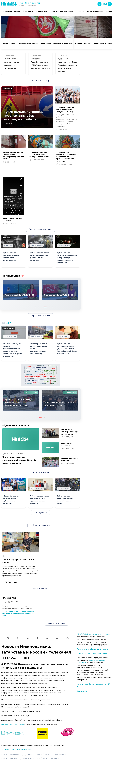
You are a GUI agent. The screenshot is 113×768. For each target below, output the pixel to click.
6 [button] (45, 307)
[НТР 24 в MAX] (8, 638)
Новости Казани (33, 754)
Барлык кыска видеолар (40, 229)
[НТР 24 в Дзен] (68, 638)
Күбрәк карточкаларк (40, 525)
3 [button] (35, 307)
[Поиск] (99, 4)
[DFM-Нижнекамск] (42, 733)
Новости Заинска (50, 758)
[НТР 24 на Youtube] (18, 638)
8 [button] (52, 307)
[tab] (55, 34)
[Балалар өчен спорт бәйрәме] (50, 462)
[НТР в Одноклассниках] (37, 638)
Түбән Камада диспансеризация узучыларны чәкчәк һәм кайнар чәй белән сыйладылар (67, 349)
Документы (82, 691)
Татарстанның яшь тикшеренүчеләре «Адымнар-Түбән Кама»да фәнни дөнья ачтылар (19, 613)
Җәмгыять (28, 11)
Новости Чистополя (30, 758)
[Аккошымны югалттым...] (50, 447)
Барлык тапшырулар (40, 316)
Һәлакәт (80, 11)
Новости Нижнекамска (13, 754)
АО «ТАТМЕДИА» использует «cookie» (93, 634)
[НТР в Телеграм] (47, 638)
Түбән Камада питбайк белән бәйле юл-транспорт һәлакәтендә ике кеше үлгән (67, 258)
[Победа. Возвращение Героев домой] (40, 375)
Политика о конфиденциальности (92, 649)
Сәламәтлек (41, 11)
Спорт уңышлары (95, 11)
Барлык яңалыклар (11, 11)
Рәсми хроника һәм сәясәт (62, 11)
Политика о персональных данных (92, 653)
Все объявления (40, 588)
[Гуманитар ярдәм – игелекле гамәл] (20, 542)
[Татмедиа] (12, 733)
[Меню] (110, 4)
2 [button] (32, 307)
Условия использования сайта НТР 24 (16, 749)
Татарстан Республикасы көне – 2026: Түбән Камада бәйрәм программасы (37, 43)
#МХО (4, 556)
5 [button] (42, 307)
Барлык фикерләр (56, 623)
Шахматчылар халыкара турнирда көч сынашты (69, 432)
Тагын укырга (40, 513)
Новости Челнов (10, 758)
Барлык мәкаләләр (40, 472)
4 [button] (38, 307)
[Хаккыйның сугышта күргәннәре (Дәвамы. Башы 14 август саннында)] (20, 439)
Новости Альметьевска (55, 754)
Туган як (5, 454)
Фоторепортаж (31, 392)
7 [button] (49, 307)
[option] (11, 11)
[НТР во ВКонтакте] (28, 638)
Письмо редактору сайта (12, 724)
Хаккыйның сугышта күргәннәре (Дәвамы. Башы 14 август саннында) (19, 460)
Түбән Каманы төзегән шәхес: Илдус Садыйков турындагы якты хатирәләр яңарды (67, 65)
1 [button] (28, 307)
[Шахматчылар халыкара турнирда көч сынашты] (50, 433)
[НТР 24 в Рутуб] (57, 638)
